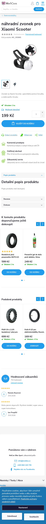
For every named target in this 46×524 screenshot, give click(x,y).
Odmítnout (12, 516)
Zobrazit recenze (17, 383)
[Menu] (42, 3)
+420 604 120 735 (24, 465)
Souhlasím (34, 516)
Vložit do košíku (25, 123)
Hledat (39, 9)
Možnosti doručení (12, 109)
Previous (38, 224)
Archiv (3, 485)
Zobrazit (34, 346)
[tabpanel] (11, 253)
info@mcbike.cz (24, 461)
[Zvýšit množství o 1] (42, 112)
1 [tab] (22, 280)
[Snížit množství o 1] (42, 116)
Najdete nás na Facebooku (24, 469)
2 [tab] (24, 280)
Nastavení (23, 507)
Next (42, 224)
